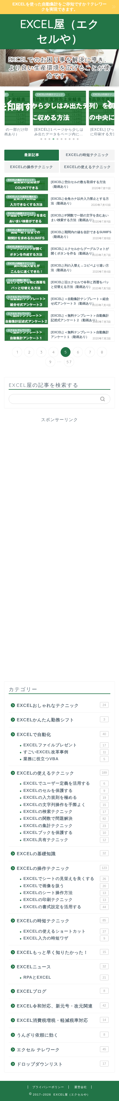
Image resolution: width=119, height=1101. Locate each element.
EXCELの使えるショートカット (64, 931)
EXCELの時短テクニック (87, 155)
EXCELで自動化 (61, 734)
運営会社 (80, 1087)
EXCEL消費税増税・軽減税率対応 (61, 1020)
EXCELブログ (61, 991)
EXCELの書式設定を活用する (64, 907)
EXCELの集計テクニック (64, 826)
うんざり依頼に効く (61, 1034)
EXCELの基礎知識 (61, 853)
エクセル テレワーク (61, 1049)
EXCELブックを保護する (64, 832)
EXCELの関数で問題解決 (64, 818)
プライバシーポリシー (48, 1087)
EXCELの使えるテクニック (87, 167)
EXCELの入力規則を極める (64, 797)
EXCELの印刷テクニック (64, 899)
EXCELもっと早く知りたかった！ (61, 952)
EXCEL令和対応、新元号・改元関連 (61, 1005)
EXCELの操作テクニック (31, 167)
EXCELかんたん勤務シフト (61, 719)
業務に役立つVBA (64, 759)
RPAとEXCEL (64, 977)
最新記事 (31, 155)
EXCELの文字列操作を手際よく (64, 805)
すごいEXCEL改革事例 (64, 752)
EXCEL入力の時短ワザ (64, 938)
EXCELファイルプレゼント (64, 745)
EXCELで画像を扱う (64, 886)
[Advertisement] (59, 486)
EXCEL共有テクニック (64, 840)
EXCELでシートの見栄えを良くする (64, 878)
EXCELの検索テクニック (64, 811)
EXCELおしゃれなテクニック (61, 705)
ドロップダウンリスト (61, 1064)
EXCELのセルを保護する (64, 790)
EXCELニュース (61, 966)
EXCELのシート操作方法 (64, 893)
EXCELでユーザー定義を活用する (64, 783)
